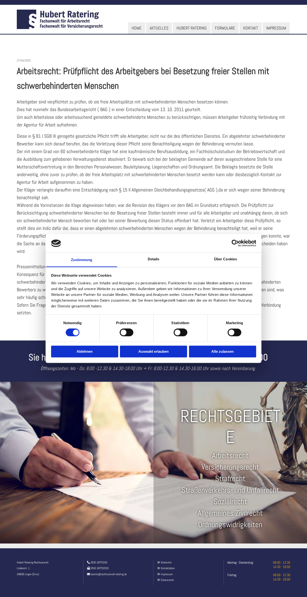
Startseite (166, 562)
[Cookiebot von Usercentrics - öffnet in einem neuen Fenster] (235, 243)
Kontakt (250, 28)
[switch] (126, 332)
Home (137, 28)
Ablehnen (85, 351)
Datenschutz (167, 580)
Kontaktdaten (168, 568)
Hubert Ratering (192, 28)
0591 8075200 (99, 562)
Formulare (225, 28)
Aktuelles (159, 28)
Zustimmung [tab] (81, 260)
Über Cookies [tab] (225, 259)
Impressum (276, 28)
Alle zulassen (222, 351)
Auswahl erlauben (153, 351)
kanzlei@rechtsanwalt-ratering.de (109, 574)
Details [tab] (153, 259)
